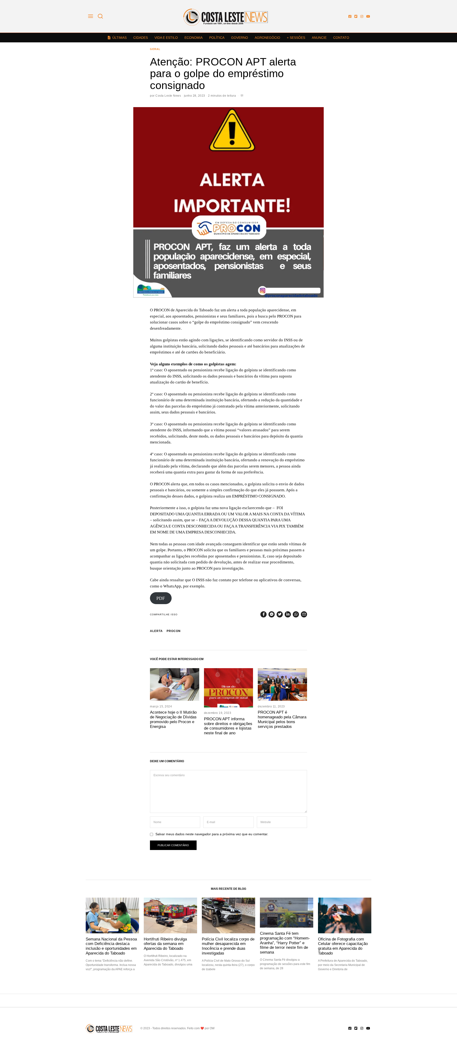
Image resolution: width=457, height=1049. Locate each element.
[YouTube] (368, 16)
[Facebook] (350, 16)
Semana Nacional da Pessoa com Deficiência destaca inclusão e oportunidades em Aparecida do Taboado (111, 946)
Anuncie (319, 38)
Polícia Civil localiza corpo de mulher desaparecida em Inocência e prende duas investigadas (228, 946)
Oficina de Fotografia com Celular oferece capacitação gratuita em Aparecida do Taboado (343, 946)
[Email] (304, 614)
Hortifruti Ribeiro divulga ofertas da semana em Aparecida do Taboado (165, 944)
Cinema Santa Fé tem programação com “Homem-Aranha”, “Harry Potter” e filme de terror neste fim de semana (285, 942)
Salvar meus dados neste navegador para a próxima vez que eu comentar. (211, 834)
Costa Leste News (168, 95)
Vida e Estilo (166, 38)
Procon (174, 631)
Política (216, 38)
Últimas (119, 38)
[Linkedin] (288, 614)
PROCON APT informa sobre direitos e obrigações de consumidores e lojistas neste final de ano (228, 726)
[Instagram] (361, 16)
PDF (160, 598)
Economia (193, 38)
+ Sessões (296, 38)
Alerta (156, 631)
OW (212, 1028)
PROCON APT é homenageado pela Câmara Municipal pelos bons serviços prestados (282, 719)
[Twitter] (355, 16)
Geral (155, 49)
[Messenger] (271, 614)
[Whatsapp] (296, 614)
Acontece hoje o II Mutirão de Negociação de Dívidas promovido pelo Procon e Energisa (173, 719)
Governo (239, 38)
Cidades (140, 38)
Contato (341, 38)
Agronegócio (267, 38)
